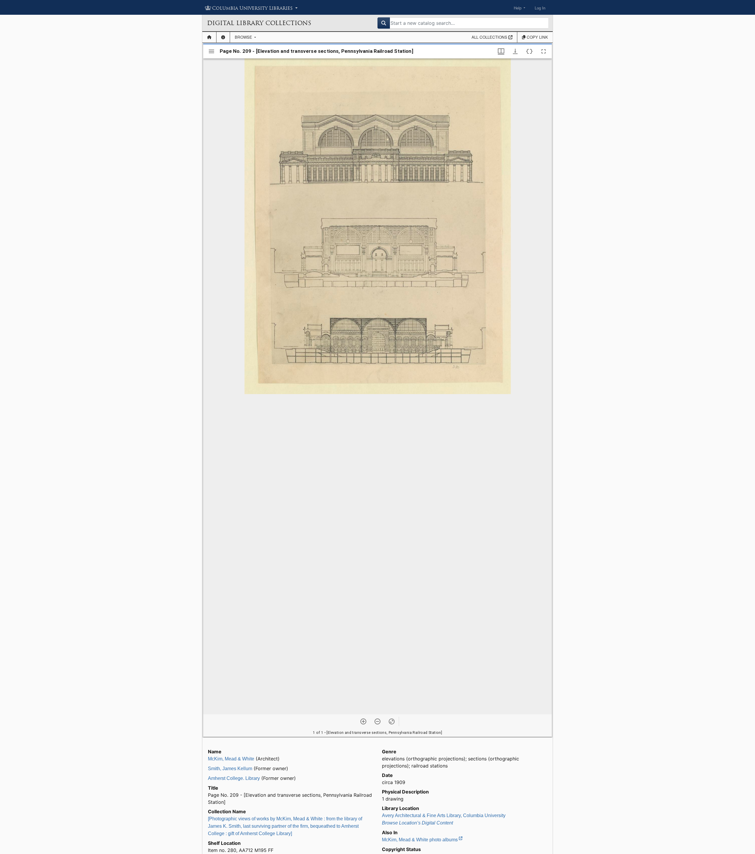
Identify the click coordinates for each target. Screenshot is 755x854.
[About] (223, 37)
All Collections (490, 37)
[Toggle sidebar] (211, 51)
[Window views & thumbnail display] (501, 51)
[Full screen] (543, 51)
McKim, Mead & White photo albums (420, 839)
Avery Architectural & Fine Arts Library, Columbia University (443, 815)
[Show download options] (515, 51)
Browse (244, 37)
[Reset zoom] (392, 721)
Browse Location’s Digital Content (417, 822)
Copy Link (537, 37)
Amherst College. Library (234, 778)
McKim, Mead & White (231, 758)
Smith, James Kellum (230, 768)
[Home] (209, 37)
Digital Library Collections (259, 23)
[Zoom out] (377, 721)
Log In (540, 8)
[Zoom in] (363, 721)
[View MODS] (529, 51)
